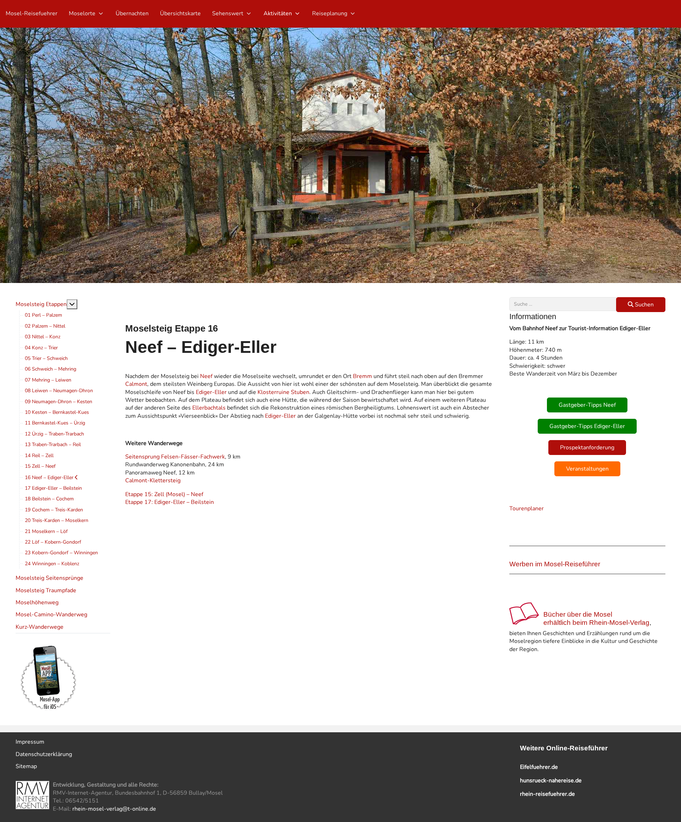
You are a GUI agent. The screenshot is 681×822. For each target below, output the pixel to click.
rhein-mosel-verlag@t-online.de (114, 809)
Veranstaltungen (587, 469)
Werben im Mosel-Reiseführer (554, 564)
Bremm (362, 376)
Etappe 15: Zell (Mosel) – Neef (164, 494)
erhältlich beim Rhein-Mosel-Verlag (596, 622)
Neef (206, 376)
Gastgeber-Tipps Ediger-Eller (587, 426)
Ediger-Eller (211, 392)
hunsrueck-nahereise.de (551, 780)
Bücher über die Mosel (577, 614)
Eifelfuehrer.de (539, 767)
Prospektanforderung (587, 447)
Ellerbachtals (209, 408)
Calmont (136, 384)
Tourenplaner (526, 508)
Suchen (643, 305)
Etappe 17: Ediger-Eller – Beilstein (169, 502)
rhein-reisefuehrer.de (547, 794)
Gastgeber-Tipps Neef (587, 405)
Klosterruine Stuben (283, 392)
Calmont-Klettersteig (153, 480)
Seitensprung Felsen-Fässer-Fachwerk (175, 457)
